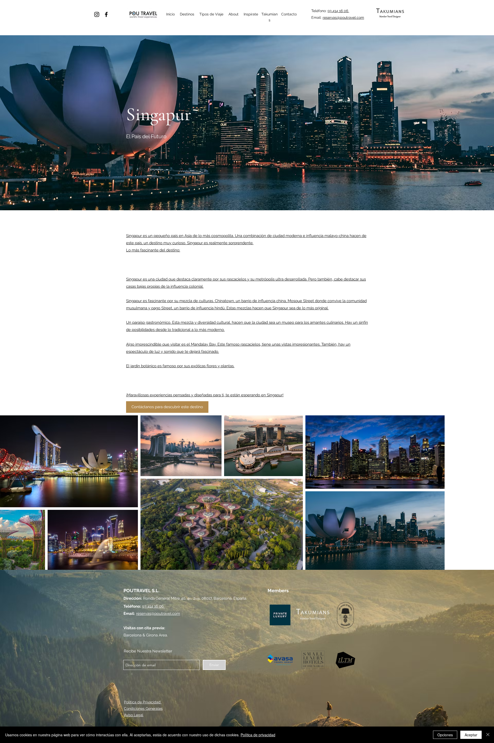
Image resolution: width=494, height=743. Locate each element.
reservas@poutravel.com (343, 17)
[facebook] (106, 14)
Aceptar (471, 734)
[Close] (488, 735)
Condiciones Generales (143, 708)
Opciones (445, 734)
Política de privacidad (258, 734)
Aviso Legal (133, 715)
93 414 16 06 (338, 11)
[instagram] (96, 14)
